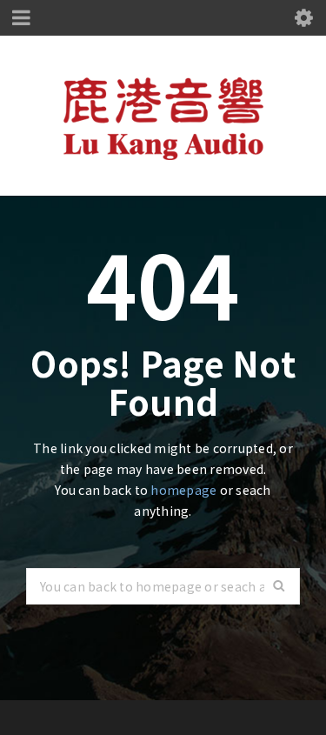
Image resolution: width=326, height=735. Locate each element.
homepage (183, 489)
